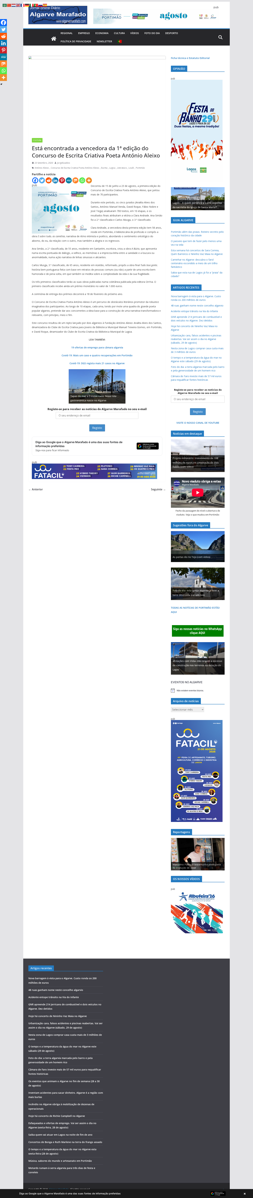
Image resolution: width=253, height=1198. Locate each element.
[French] (22, 5)
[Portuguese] (120, 41)
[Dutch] (14, 5)
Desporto (171, 33)
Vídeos (134, 33)
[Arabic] (5, 5)
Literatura (122, 167)
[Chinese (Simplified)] (9, 5)
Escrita (104, 167)
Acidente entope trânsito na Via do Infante (194, 311)
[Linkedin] (55, 180)
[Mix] (75, 180)
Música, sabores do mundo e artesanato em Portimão (60, 1160)
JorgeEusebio (63, 162)
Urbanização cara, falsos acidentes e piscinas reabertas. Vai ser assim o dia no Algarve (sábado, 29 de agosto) (196, 339)
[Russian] (40, 5)
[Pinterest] (62, 180)
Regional (67, 33)
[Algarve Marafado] (54, 39)
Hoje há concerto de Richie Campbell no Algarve (56, 1116)
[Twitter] (42, 180)
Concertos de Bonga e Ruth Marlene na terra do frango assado (65, 1142)
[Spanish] (45, 5)
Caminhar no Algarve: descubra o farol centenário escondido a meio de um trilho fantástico (194, 263)
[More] (89, 180)
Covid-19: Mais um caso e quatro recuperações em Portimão (97, 355)
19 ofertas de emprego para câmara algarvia (97, 347)
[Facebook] (35, 180)
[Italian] (31, 5)
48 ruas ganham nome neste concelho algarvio (197, 305)
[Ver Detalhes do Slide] (198, 198)
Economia (101, 33)
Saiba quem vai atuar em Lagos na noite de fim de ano (60, 1134)
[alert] (198, 690)
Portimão (140, 167)
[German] (27, 5)
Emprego (84, 33)
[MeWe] (69, 180)
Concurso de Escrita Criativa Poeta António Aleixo (75, 167)
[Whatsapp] (82, 180)
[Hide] (1, 84)
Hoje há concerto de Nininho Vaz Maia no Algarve (57, 1016)
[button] (126, 1193)
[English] (18, 5)
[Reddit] (49, 180)
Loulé (131, 167)
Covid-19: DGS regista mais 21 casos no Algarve (97, 363)
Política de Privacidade (76, 41)
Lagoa (112, 167)
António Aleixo (42, 167)
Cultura (119, 33)
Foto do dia (152, 33)
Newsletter (104, 41)
